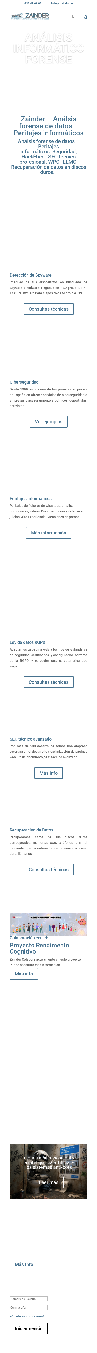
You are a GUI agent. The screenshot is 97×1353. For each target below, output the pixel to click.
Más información (48, 533)
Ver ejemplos (48, 422)
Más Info (24, 1264)
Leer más (48, 1182)
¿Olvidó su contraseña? (27, 1316)
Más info (49, 773)
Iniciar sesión (29, 1328)
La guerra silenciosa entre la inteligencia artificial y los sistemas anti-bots (48, 1162)
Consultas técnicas (49, 309)
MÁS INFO (48, 77)
